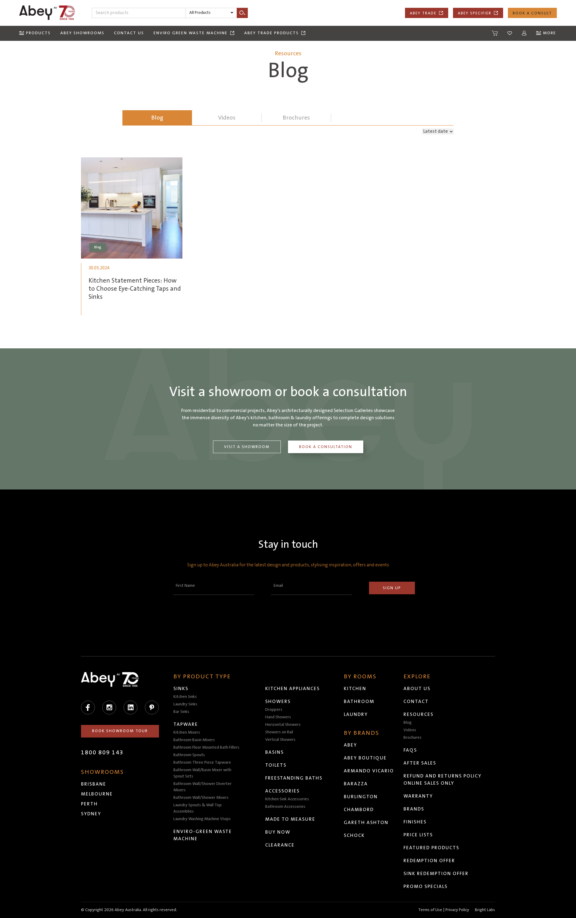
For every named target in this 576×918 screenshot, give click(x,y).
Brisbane (93, 784)
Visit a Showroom (247, 447)
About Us (417, 688)
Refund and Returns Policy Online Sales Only (443, 779)
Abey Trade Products (271, 33)
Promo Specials (426, 886)
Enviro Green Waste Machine (191, 33)
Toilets (275, 765)
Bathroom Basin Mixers (194, 740)
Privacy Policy (457, 909)
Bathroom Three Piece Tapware (202, 762)
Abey (350, 745)
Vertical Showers (280, 739)
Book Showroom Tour (120, 731)
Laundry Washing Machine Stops (202, 819)
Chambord (359, 809)
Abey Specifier (474, 13)
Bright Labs (485, 909)
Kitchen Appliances (292, 688)
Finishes (415, 822)
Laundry (356, 714)
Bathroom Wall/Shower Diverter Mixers (202, 786)
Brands (414, 809)
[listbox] (211, 13)
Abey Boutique (365, 758)
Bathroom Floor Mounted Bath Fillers (206, 747)
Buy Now (277, 832)
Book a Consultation (325, 447)
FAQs (410, 750)
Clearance (280, 845)
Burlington (361, 796)
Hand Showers (278, 717)
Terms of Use (430, 909)
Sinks (180, 688)
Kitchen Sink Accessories (287, 799)
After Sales (420, 763)
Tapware (185, 724)
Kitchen (355, 688)
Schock (354, 835)
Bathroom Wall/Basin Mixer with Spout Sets (202, 773)
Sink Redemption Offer (436, 873)
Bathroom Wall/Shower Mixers (201, 797)
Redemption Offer (429, 860)
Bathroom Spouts (189, 755)
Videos (410, 730)
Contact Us (129, 33)
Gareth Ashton (366, 822)
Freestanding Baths (293, 778)
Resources (419, 714)
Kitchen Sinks (185, 696)
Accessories (282, 791)
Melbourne (97, 794)
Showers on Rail (279, 732)
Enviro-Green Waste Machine (202, 835)
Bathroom (359, 701)
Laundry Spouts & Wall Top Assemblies (197, 808)
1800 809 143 (102, 752)
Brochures (413, 737)
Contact (416, 701)
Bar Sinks (181, 711)
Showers (278, 701)
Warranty (418, 796)
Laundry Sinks (185, 704)
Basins (274, 752)
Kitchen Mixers (186, 732)
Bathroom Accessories (285, 806)
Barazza (356, 783)
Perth (89, 804)
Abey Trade (423, 13)
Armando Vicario (369, 771)
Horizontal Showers (283, 724)
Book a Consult (532, 13)
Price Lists (418, 835)
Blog (157, 117)
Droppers (273, 709)
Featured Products (431, 847)
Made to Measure (290, 819)
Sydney (91, 814)
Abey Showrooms (82, 33)
